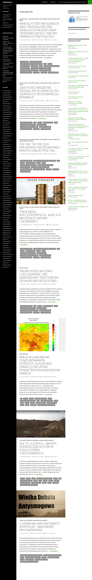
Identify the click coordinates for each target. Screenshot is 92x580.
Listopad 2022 (6, 110)
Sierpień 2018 (6, 207)
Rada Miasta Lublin (26, 72)
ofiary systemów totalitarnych (41, 68)
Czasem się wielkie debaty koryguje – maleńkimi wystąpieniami (39, 527)
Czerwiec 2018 (6, 211)
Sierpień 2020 (6, 155)
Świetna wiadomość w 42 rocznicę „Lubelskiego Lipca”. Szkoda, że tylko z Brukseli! (78, 172)
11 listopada (24, 61)
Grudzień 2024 (6, 92)
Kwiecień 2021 (6, 140)
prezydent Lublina (45, 70)
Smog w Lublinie (28, 141)
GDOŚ (31, 398)
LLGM (38, 162)
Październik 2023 (7, 97)
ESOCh (25, 398)
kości (50, 63)
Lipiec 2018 (5, 209)
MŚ (38, 400)
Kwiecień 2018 (6, 215)
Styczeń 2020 (6, 170)
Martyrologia (25, 68)
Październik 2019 (7, 176)
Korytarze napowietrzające (52, 555)
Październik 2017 (7, 228)
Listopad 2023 (6, 95)
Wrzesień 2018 (6, 204)
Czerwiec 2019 (6, 185)
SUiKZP (57, 480)
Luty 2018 (5, 219)
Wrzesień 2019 (6, 179)
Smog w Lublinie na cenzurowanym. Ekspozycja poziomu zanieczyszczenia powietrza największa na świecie (39, 365)
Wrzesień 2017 (6, 230)
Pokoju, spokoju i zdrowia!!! (75, 195)
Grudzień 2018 (6, 198)
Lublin (50, 19)
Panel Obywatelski (53, 557)
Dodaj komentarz (52, 40)
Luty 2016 (5, 267)
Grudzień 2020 (6, 146)
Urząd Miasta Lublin (41, 559)
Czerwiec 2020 (6, 159)
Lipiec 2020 (5, 157)
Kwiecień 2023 (6, 103)
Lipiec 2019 (5, 183)
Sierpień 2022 (6, 116)
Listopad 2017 (6, 226)
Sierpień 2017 (6, 232)
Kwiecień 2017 (6, 241)
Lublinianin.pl (7, 2)
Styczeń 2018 (6, 222)
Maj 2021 (5, 138)
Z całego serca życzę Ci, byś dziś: (77, 66)
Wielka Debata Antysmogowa (29, 561)
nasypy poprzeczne (47, 400)
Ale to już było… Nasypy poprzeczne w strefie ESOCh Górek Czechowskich (38, 448)
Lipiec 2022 (5, 118)
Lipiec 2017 (5, 234)
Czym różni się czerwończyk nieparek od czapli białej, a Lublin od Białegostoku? (78, 150)
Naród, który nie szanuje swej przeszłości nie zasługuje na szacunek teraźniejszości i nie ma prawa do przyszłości (39, 30)
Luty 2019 (5, 194)
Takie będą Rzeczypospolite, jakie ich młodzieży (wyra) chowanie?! (40, 216)
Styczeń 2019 (6, 196)
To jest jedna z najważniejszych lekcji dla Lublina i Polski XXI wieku (78, 86)
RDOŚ (27, 402)
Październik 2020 (7, 151)
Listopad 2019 (6, 174)
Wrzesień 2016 (6, 256)
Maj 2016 (5, 262)
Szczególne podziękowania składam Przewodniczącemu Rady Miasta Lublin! (78, 164)
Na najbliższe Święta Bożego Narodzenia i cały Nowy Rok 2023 (77, 118)
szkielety (44, 72)
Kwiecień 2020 (6, 163)
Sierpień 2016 (6, 258)
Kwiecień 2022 (6, 123)
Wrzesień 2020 (6, 153)
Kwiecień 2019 (6, 189)
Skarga (49, 169)
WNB (27, 405)
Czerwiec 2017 (6, 237)
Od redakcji (44, 2)
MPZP (55, 478)
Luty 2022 (5, 125)
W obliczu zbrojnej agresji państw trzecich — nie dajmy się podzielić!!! (78, 200)
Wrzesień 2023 (6, 99)
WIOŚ (22, 405)
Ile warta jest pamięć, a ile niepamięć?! (78, 76)
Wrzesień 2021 (6, 135)
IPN (45, 63)
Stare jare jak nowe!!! (74, 92)
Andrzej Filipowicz (38, 40)
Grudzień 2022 (6, 108)
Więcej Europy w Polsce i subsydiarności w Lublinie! (75, 102)
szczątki (36, 72)
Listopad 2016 (6, 252)
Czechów (31, 19)
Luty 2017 (5, 245)
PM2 (22, 402)
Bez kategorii (23, 19)
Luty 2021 (5, 142)
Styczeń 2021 (6, 144)
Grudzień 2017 (6, 224)
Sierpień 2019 (6, 181)
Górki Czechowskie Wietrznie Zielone (31, 63)
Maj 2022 (5, 120)
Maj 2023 (5, 101)
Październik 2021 (7, 133)
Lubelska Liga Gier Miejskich (28, 165)
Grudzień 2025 (6, 90)
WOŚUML (33, 405)
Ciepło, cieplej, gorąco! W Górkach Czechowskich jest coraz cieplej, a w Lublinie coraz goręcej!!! (78, 180)
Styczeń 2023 (6, 105)
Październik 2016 (7, 254)
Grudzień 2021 (6, 129)
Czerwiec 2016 (6, 260)
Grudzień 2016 (6, 250)
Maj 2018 (5, 213)
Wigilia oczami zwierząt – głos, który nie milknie (8, 43)
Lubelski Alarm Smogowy (52, 66)
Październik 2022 (7, 112)
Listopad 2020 (6, 148)
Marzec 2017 (6, 243)
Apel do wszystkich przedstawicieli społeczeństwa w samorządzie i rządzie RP (77, 188)
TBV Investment (53, 72)
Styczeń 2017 (6, 247)
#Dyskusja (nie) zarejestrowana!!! (77, 71)
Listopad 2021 (6, 131)
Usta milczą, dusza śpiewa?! (75, 97)
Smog (32, 402)
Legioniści (34, 66)
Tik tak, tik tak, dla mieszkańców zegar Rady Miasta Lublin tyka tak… (39, 147)
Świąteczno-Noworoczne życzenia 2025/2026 (8, 38)
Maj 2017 (5, 239)
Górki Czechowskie (41, 19)
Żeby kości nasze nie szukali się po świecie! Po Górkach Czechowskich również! (39, 92)
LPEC (41, 66)
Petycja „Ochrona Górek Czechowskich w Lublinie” (73, 2)
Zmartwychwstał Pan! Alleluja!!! (77, 80)
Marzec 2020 (6, 166)
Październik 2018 (7, 202)
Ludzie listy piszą (7, 25)
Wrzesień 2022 (6, 114)
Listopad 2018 (6, 200)
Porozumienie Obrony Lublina (29, 70)
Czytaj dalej (48, 57)
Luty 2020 (5, 168)
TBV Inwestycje (52, 402)
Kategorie (52, 2)
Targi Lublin (30, 559)
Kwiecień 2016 (6, 265)
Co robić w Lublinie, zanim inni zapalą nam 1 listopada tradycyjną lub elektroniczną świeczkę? (78, 59)
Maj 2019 (5, 187)
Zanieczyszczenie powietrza (46, 405)
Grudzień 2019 (6, 172)
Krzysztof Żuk (25, 66)
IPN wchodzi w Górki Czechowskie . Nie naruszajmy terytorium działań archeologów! (38, 275)
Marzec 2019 (6, 191)
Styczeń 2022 (6, 127)
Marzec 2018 (6, 217)
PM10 (56, 400)
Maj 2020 (5, 161)
